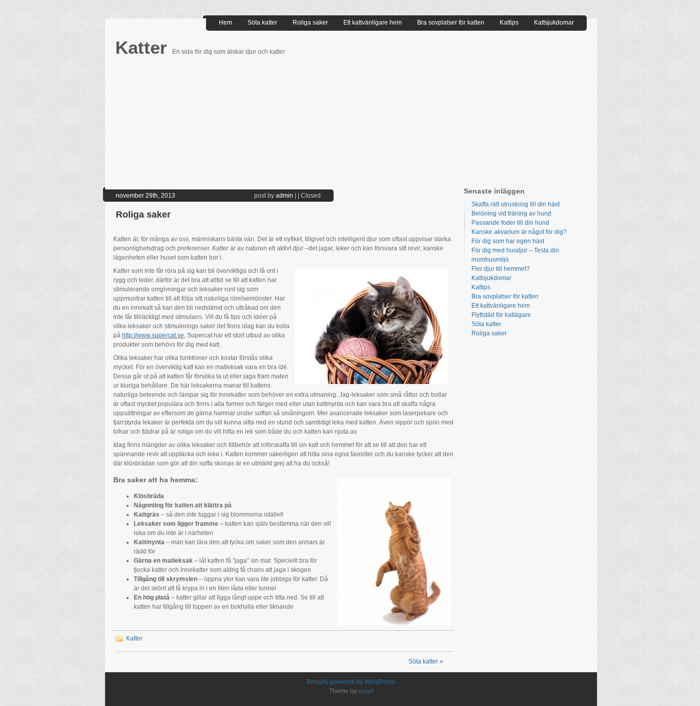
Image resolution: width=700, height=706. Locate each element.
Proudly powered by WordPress (351, 682)
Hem (225, 22)
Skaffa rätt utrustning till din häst (515, 204)
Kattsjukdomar (554, 22)
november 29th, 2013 (145, 195)
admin (284, 195)
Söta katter (262, 22)
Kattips (509, 22)
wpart (366, 691)
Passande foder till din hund (510, 222)
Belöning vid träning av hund (511, 213)
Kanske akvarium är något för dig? (519, 232)
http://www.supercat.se (153, 335)
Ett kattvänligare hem (372, 22)
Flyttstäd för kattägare (501, 314)
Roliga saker (310, 22)
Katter (143, 47)
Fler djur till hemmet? (500, 268)
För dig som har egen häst (507, 241)
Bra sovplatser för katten (450, 22)
